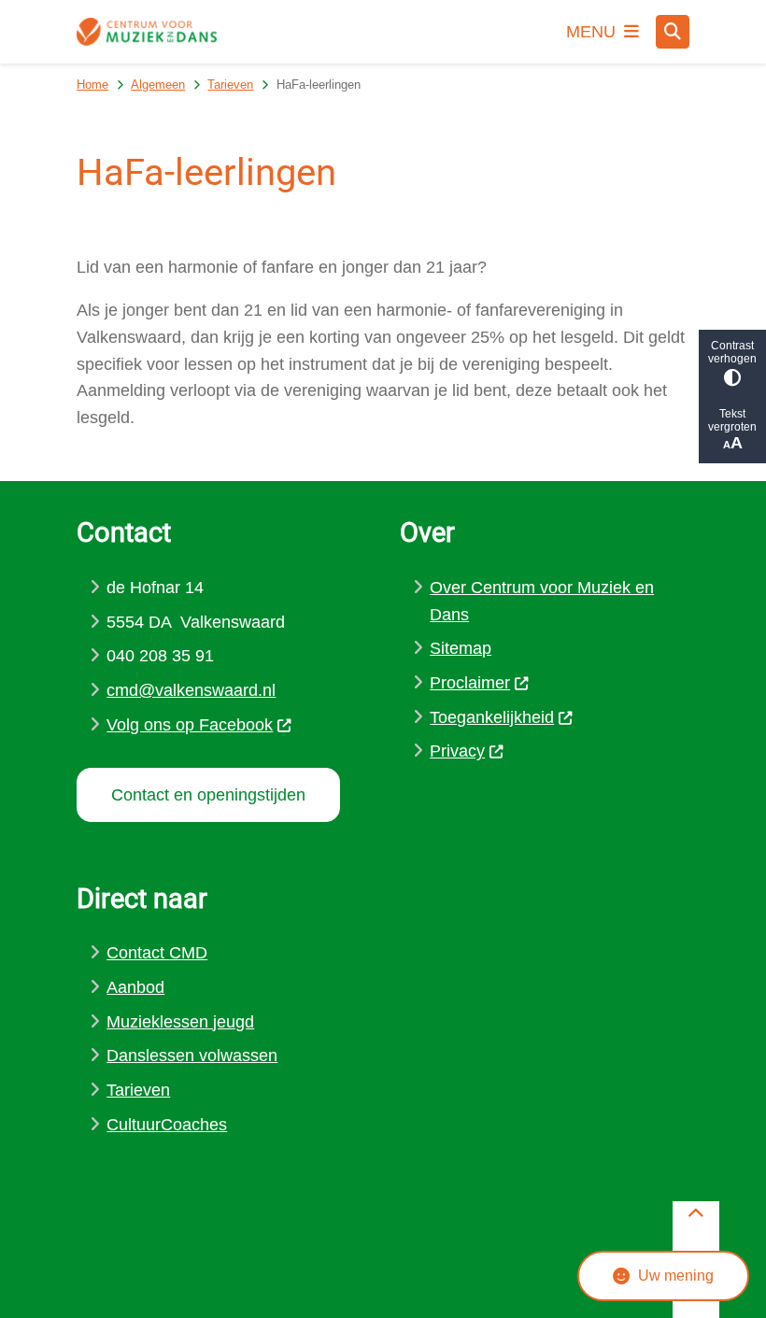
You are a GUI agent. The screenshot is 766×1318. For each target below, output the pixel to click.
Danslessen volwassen (191, 1055)
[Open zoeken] (672, 32)
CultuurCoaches (166, 1124)
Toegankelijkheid (492, 717)
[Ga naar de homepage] (147, 31)
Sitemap (460, 648)
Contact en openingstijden (208, 795)
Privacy (457, 751)
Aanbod (135, 987)
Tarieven (230, 85)
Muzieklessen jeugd (180, 1022)
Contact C (143, 952)
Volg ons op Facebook (189, 725)
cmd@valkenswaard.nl (191, 690)
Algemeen (158, 85)
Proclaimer (470, 682)
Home (92, 85)
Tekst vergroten (732, 420)
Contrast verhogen (732, 352)
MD (194, 952)
